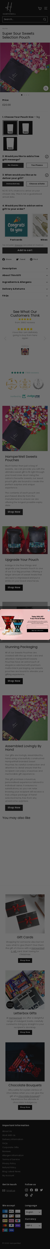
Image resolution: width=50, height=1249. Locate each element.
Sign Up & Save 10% (37, 630)
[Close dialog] (48, 610)
